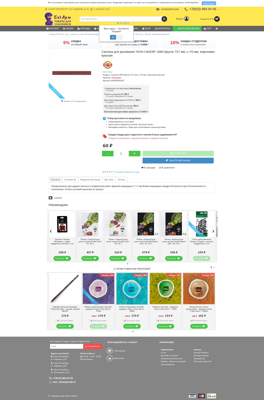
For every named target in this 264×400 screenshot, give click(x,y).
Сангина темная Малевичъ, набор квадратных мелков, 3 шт (62, 241)
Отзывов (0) (70, 179)
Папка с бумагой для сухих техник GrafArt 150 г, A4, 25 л (118, 241)
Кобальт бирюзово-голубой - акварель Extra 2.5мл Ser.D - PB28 (132, 309)
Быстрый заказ (179, 160)
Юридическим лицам (90, 179)
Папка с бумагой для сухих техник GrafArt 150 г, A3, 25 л (90, 241)
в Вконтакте (118, 358)
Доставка (109, 179)
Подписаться (94, 346)
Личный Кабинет (201, 352)
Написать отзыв (132, 172)
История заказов (201, 355)
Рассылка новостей (202, 361)
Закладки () (199, 358)
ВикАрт (74, 396)
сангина (58, 198)
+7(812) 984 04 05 (63, 378)
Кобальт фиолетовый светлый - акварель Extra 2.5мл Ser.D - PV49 (98, 309)
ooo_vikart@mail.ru (64, 382)
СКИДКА (76, 41)
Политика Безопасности (171, 358)
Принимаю (208, 4)
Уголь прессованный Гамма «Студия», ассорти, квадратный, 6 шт (202, 241)
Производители (168, 364)
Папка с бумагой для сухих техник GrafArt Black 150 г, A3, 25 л (146, 241)
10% (174, 42)
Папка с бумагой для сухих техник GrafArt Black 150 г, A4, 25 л (174, 241)
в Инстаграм (119, 351)
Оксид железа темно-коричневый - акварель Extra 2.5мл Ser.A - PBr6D (199, 309)
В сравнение (168, 167)
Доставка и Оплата (169, 355)
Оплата (121, 179)
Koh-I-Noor (107, 72)
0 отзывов (118, 172)
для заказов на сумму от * (132, 44)
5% (66, 42)
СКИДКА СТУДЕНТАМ (194, 41)
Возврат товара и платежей (173, 361)
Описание (55, 179)
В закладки (149, 167)
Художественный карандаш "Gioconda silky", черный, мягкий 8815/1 (65, 309)
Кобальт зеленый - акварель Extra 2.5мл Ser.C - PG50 (165, 308)
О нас (163, 352)
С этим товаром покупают (132, 268)
